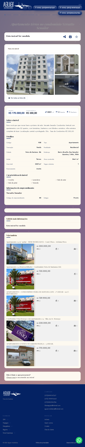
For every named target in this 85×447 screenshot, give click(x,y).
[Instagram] (25, 8)
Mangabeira (7, 426)
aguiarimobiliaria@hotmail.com (54, 409)
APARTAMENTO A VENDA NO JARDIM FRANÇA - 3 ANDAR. (29, 344)
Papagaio (7, 423)
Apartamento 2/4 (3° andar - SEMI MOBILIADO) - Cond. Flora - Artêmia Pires (36, 242)
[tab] (13, 49)
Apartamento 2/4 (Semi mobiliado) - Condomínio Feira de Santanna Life (33, 267)
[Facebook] (30, 8)
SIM (5, 419)
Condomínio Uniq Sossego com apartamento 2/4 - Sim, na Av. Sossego (33, 319)
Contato (47, 426)
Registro (6, 429)
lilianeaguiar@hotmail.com (52, 405)
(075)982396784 (71, 13)
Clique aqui (11, 377)
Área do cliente (49, 429)
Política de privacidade (42, 443)
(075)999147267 (46, 8)
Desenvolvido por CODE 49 (74, 443)
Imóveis (47, 419)
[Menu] (80, 5)
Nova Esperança (9, 433)
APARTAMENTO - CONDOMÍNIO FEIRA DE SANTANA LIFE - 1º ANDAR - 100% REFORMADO (37, 293)
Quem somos (49, 423)
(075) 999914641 (71, 8)
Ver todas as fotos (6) (18, 98)
